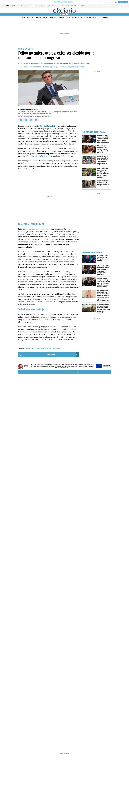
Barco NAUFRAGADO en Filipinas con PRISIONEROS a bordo (77, 6)
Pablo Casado (44, 349)
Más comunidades (102, 18)
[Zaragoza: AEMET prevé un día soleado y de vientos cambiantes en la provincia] (89, 184)
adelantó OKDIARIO (43, 156)
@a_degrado (35, 109)
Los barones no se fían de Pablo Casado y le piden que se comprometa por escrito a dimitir (52, 67)
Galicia (82, 18)
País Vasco (75, 18)
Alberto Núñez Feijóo (48, 126)
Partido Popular (55, 349)
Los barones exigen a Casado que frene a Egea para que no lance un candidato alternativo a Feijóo (55, 63)
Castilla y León (91, 18)
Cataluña (30, 18)
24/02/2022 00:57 (24, 116)
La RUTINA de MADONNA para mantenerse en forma (24, 6)
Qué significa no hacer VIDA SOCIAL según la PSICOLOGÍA (51, 6)
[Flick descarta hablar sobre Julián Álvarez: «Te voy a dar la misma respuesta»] (89, 259)
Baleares (45, 18)
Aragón (68, 18)
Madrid (23, 18)
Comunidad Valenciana (57, 18)
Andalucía (38, 18)
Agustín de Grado (24, 109)
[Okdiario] (64, 10)
